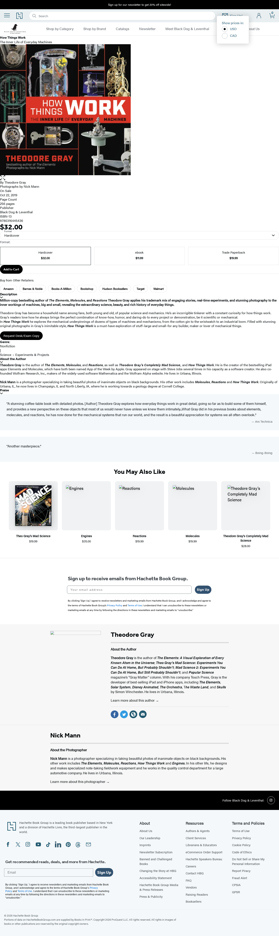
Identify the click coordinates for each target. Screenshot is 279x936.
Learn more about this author (133, 700)
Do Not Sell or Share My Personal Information (248, 861)
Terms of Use (241, 831)
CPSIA (236, 885)
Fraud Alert (239, 878)
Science (5, 354)
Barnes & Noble (32, 289)
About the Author (13, 359)
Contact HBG (195, 873)
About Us (253, 29)
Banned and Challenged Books (156, 861)
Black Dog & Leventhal (16, 212)
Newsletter (147, 29)
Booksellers (193, 901)
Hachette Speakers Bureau (204, 859)
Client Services (196, 838)
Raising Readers (197, 894)
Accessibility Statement (156, 878)
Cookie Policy (241, 845)
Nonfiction (7, 346)
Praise (4, 390)
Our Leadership (150, 838)
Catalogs (122, 29)
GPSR (236, 892)
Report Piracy (241, 870)
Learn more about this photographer (78, 781)
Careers (191, 866)
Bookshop (86, 289)
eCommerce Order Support (204, 852)
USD (233, 28)
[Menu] (7, 15)
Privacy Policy (241, 838)
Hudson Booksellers (115, 289)
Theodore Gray (15, 182)
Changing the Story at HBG (158, 870)
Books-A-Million (61, 289)
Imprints (145, 845)
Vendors (191, 887)
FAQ (188, 880)
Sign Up (203, 590)
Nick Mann (31, 186)
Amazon (8, 289)
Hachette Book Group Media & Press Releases (159, 887)
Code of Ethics (242, 852)
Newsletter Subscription (156, 852)
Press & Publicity (151, 896)
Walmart (158, 289)
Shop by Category (60, 29)
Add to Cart (11, 269)
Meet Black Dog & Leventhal (187, 29)
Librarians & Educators (201, 845)
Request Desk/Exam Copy (21, 335)
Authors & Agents (198, 831)
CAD (233, 35)
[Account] (259, 15)
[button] (139, 177)
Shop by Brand (94, 29)
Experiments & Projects (32, 354)
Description (8, 294)
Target (140, 289)
